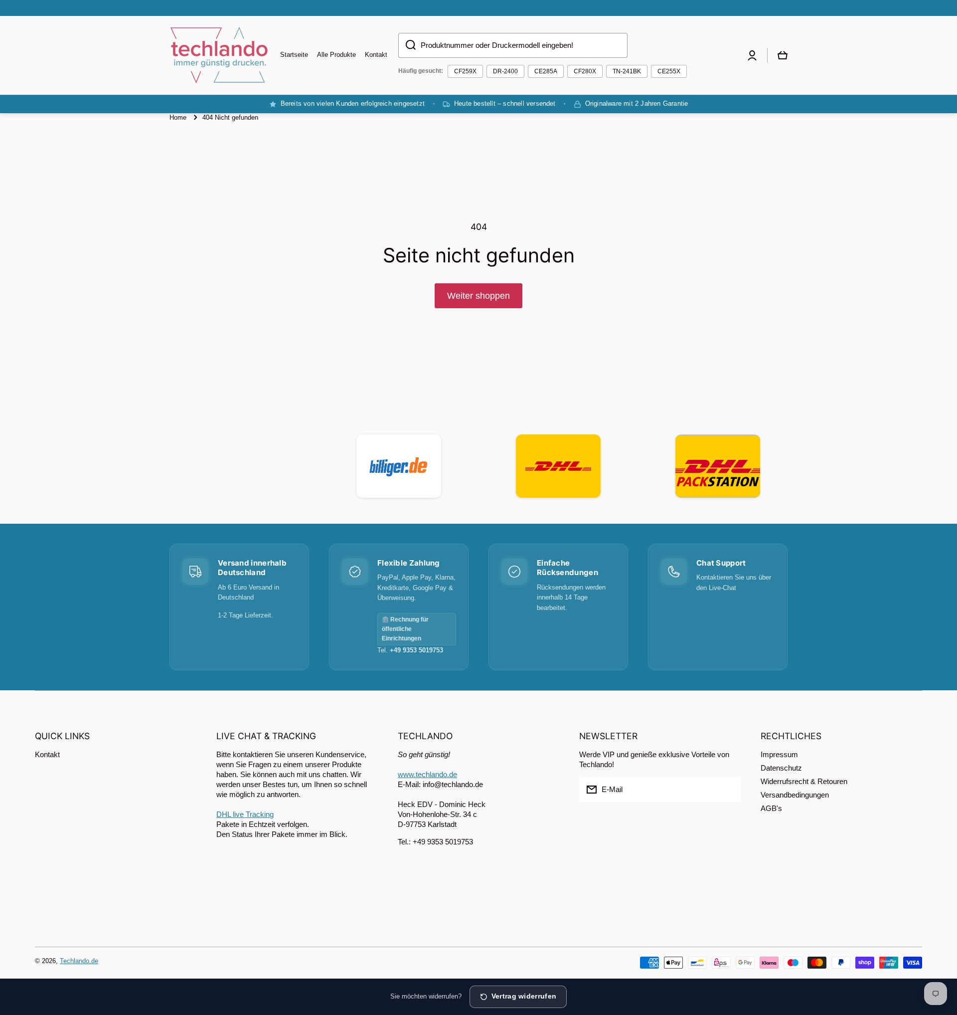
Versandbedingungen (795, 795)
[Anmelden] (728, 789)
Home (177, 117)
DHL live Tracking (245, 814)
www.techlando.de (427, 774)
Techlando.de (79, 961)
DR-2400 (505, 71)
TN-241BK (627, 71)
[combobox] (513, 45)
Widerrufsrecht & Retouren (804, 781)
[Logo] (219, 55)
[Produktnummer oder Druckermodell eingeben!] (407, 45)
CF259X (465, 71)
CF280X (585, 71)
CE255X (668, 71)
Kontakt (47, 754)
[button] (783, 55)
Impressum (779, 754)
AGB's (771, 808)
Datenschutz (781, 768)
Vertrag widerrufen (523, 996)
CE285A (545, 71)
